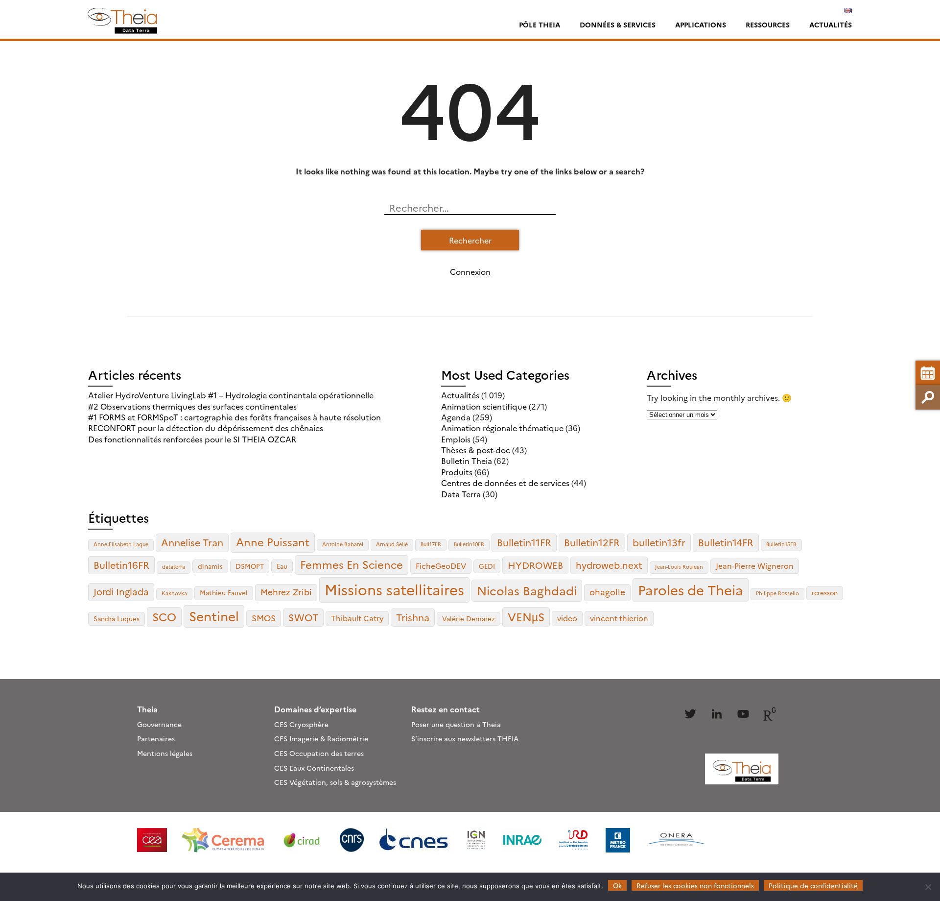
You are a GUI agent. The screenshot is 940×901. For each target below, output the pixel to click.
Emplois (455, 439)
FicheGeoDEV (441, 565)
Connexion (470, 271)
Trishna (412, 617)
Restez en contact (445, 709)
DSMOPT (249, 565)
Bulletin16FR (121, 564)
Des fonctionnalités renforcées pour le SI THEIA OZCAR (192, 439)
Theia (147, 709)
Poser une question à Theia (456, 724)
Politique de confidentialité (813, 885)
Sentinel (214, 616)
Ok (617, 885)
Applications (700, 24)
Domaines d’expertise (315, 709)
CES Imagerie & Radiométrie (321, 738)
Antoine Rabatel (342, 544)
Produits (456, 471)
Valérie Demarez (468, 618)
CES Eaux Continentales (314, 768)
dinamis (210, 565)
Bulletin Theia (466, 460)
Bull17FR (431, 544)
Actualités (830, 24)
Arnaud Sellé (392, 544)
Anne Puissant (272, 541)
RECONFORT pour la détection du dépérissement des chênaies (205, 427)
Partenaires (156, 738)
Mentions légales (164, 753)
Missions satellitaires (394, 589)
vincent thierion (619, 618)
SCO (164, 616)
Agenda (455, 417)
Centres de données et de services (505, 482)
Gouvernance (159, 724)
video (567, 618)
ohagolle (607, 591)
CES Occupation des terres (319, 753)
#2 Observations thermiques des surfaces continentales (192, 406)
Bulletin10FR (469, 544)
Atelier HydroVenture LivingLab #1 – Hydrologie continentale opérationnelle (231, 395)
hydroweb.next (609, 565)
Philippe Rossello (777, 593)
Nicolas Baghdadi (527, 590)
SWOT (303, 617)
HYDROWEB (535, 565)
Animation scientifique (484, 406)
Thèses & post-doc (475, 449)
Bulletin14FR (725, 542)
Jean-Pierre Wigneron (755, 565)
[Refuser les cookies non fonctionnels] (928, 887)
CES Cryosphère (301, 724)
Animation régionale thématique (502, 427)
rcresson (825, 592)
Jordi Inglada (121, 591)
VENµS (526, 616)
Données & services (618, 24)
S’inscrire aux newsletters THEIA (464, 738)
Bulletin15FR (781, 544)
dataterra (173, 566)
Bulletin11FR (524, 542)
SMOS (264, 617)
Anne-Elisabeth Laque (121, 544)
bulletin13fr (659, 542)
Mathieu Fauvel (224, 592)
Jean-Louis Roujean (679, 566)
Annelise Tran (192, 542)
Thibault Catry (357, 618)
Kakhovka (174, 593)
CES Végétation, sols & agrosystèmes (335, 782)
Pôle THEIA (539, 24)
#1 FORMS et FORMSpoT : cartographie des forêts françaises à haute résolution (234, 417)
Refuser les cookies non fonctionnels (695, 885)
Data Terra (461, 493)
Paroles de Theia (690, 589)
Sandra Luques (117, 618)
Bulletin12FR (592, 542)
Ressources (768, 24)
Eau (282, 565)
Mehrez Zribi (286, 591)
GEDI (487, 565)
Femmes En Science (351, 564)
